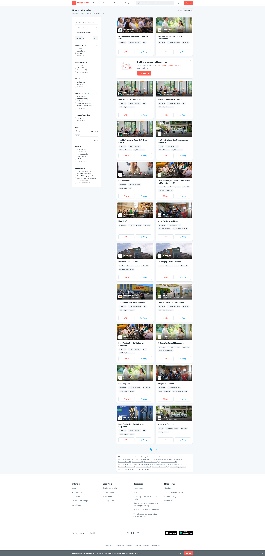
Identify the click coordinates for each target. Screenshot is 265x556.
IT (103, 13)
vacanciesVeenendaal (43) (160, 467)
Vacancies (96, 3)
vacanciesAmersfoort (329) (126, 459)
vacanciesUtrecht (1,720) (143, 467)
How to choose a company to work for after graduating (147, 504)
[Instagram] (127, 533)
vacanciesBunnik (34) (175, 459)
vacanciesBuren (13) (124, 462)
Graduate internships (80, 501)
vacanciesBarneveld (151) (144, 459)
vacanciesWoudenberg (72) (127, 469)
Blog (135, 492)
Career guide (138, 488)
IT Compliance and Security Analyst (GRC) (133, 37)
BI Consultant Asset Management (171, 343)
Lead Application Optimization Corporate (131, 344)
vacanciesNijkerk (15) (176, 464)
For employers (108, 501)
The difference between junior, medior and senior (145, 515)
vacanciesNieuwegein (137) (160, 464)
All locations (107, 496)
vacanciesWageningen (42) (178, 467)
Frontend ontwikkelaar (128, 262)
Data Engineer (124, 383)
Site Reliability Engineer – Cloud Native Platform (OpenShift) (174, 181)
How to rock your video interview (146, 510)
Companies (129, 3)
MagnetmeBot (156, 545)
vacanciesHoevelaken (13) (169, 462)
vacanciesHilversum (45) (152, 462)
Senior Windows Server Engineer (132, 302)
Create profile (144, 73)
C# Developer (123, 180)
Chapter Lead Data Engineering (171, 302)
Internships (118, 3)
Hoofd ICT (122, 221)
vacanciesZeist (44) (142, 469)
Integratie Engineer (166, 383)
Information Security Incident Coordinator (170, 37)
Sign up (188, 3)
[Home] (81, 3)
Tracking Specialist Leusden (169, 262)
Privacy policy (109, 545)
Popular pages (108, 492)
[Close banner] (190, 60)
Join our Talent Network (173, 492)
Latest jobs (76, 505)
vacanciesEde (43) (137, 462)
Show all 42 (78, 162)
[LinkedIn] (132, 533)
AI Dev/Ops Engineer (166, 424)
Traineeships (107, 3)
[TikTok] (138, 533)
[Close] (262, 553)
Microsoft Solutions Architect (170, 99)
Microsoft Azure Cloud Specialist (131, 99)
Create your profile (110, 488)
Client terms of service (142, 545)
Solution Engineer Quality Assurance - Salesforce (173, 141)
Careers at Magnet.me (172, 496)
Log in (178, 3)
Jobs (82, 13)
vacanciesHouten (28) (125, 464)
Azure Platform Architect (168, 221)
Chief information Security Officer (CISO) (132, 141)
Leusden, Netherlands (93, 13)
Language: (80, 533)
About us (167, 488)
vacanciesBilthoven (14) (160, 459)
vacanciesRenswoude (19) (126, 467)
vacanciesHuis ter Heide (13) (142, 464)
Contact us (168, 501)
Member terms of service (124, 545)
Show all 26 (78, 109)
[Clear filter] (96, 27)
